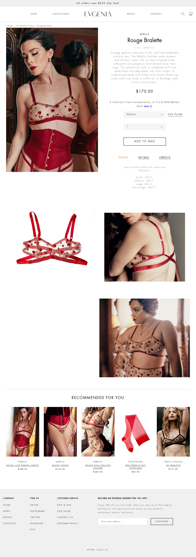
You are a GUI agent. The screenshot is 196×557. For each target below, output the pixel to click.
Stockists (10, 524)
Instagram (37, 511)
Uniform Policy (67, 524)
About (131, 14)
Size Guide (175, 114)
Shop (34, 14)
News (7, 511)
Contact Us (65, 517)
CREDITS (165, 157)
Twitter (35, 517)
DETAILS (143, 157)
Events (7, 517)
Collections (60, 14)
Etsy (33, 530)
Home (10, 26)
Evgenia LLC (102, 550)
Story (7, 505)
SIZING (123, 157)
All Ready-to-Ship (25, 26)
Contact (156, 14)
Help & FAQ (64, 505)
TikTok (34, 505)
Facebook (36, 524)
